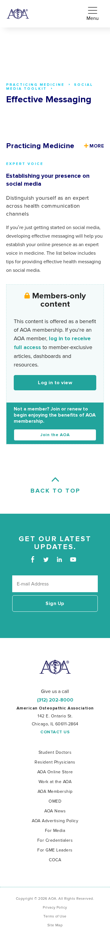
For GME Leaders (55, 850)
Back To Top (55, 491)
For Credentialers (55, 840)
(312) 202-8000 (55, 700)
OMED (55, 801)
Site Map (55, 925)
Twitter (46, 559)
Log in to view (55, 382)
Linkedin (59, 559)
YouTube (73, 559)
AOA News (55, 811)
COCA (55, 859)
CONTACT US (55, 732)
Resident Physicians (55, 762)
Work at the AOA (55, 781)
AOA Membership (55, 791)
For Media (55, 830)
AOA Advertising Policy (55, 820)
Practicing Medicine (40, 146)
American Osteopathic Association (18, 14)
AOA (55, 667)
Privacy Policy (55, 907)
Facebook (32, 559)
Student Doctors (55, 752)
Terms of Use (54, 916)
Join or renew (66, 409)
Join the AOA (55, 435)
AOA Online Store (55, 772)
